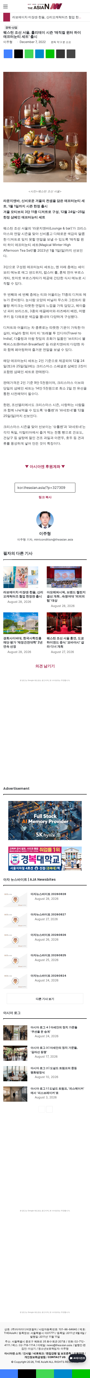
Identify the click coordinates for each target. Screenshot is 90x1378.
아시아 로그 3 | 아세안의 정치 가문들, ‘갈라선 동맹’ (54, 1050)
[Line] (50, 53)
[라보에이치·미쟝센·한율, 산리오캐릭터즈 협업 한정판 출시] (23, 577)
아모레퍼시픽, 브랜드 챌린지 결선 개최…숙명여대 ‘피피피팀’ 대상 (66, 596)
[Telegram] (39, 53)
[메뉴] (5, 8)
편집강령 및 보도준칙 (58, 1353)
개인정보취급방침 (35, 1357)
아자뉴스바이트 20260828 (48, 894)
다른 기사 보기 (45, 999)
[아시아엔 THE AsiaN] (45, 6)
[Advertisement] (45, 728)
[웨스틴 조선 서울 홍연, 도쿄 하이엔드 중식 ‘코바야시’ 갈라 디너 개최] (67, 623)
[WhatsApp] (29, 53)
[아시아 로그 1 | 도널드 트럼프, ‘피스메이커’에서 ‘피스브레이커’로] (15, 1094)
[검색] (84, 8)
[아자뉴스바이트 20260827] (15, 920)
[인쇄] (71, 53)
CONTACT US (57, 1357)
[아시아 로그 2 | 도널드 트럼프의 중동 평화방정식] (15, 1073)
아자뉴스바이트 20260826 (48, 935)
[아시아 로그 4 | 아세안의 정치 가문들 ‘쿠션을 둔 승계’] (15, 1032)
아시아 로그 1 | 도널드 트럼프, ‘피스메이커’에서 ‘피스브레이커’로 (57, 1090)
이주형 (7, 42)
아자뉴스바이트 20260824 (48, 976)
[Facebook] (8, 53)
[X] (18, 53)
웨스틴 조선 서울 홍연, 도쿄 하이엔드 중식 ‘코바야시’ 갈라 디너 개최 (65, 642)
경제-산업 (11, 27)
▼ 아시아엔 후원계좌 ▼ (45, 466)
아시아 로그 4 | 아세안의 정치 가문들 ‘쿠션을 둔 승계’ (54, 1029)
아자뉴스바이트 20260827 (48, 914)
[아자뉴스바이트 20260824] (15, 981)
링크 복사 (45, 497)
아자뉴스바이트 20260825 (48, 955)
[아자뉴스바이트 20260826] (15, 940)
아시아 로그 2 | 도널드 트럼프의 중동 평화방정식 (54, 1070)
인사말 (27, 1353)
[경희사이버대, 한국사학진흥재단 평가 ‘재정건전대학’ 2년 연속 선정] (23, 623)
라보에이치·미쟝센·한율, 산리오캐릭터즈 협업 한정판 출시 (23, 594)
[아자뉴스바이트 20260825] (15, 960)
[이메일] (60, 53)
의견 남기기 (45, 666)
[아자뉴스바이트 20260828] (15, 899)
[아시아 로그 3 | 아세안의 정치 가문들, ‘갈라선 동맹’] (15, 1053)
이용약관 (79, 1353)
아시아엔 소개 (12, 1353)
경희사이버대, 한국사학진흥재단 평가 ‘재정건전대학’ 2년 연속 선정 (23, 642)
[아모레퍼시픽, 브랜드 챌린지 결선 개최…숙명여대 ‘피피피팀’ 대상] (67, 577)
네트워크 (38, 1353)
